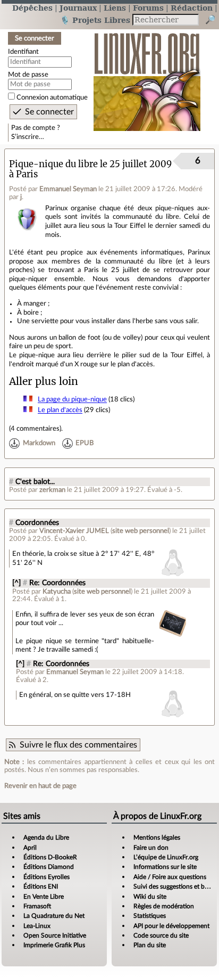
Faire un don (151, 847)
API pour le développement (171, 926)
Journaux (78, 7)
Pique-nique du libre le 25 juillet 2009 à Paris (90, 169)
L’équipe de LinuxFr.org (165, 857)
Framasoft (37, 906)
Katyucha (57, 591)
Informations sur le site (165, 867)
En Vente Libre (43, 896)
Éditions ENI (40, 886)
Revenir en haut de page (40, 786)
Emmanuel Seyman (68, 189)
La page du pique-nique (72, 399)
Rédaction (192, 7)
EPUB (84, 443)
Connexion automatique (52, 97)
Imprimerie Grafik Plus (54, 945)
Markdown (39, 443)
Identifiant (23, 51)
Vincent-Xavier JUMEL (74, 531)
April (30, 847)
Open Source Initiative (54, 935)
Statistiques (149, 916)
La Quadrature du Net (54, 916)
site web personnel (140, 531)
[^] (16, 583)
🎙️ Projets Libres (95, 19)
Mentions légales (156, 837)
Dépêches (32, 7)
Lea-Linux (36, 926)
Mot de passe (28, 74)
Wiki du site (149, 896)
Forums (148, 7)
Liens (115, 7)
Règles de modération (163, 906)
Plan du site (149, 945)
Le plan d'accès (60, 410)
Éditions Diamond (48, 867)
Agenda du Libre (46, 837)
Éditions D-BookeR (50, 857)
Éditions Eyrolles (46, 877)
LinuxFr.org (147, 76)
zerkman (52, 490)
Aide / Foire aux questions (169, 877)
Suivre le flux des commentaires (78, 745)
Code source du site (161, 935)
